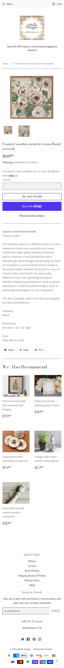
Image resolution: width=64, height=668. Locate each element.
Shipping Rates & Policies (32, 575)
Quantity (6, 179)
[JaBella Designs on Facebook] (28, 639)
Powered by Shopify (43, 649)
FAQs (32, 585)
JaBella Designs (24, 649)
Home (5, 63)
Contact (32, 566)
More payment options (32, 215)
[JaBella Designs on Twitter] (22, 639)
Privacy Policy (32, 580)
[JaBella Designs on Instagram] (39, 639)
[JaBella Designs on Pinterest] (34, 639)
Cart (59, 4)
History (32, 561)
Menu (10, 4)
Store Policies (32, 570)
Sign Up (55, 611)
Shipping (7, 162)
